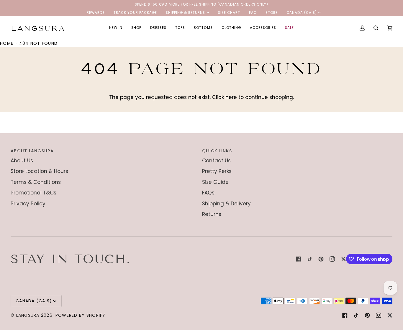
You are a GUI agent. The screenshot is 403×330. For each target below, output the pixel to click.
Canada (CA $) (301, 12)
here (231, 97)
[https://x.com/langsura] (343, 259)
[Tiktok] (309, 259)
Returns (211, 214)
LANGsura (28, 315)
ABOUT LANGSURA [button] (32, 151)
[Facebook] (298, 259)
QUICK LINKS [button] (217, 151)
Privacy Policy (28, 203)
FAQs (208, 192)
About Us (22, 160)
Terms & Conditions (36, 182)
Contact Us (216, 160)
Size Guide (215, 182)
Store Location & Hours (39, 171)
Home (6, 43)
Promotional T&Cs (33, 192)
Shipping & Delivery (226, 203)
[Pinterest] (321, 259)
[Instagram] (332, 259)
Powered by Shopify (80, 315)
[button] (136, 28)
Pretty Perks (217, 171)
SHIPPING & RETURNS (185, 12)
